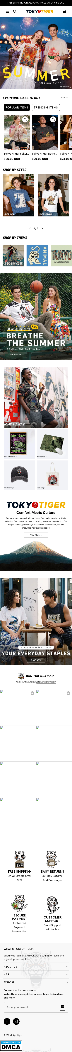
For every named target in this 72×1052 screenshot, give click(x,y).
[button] (7, 11)
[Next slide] (42, 228)
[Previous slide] (30, 228)
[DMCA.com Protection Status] (11, 1050)
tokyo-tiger (16, 1035)
